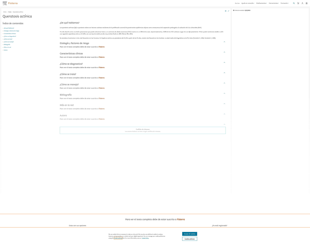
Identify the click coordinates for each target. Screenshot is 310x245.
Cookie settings (118, 238)
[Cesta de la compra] (298, 3)
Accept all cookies (189, 234)
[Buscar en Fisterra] (293, 3)
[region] (155, 236)
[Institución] (306, 3)
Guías (237, 3)
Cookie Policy (145, 238)
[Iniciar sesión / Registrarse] (302, 3)
